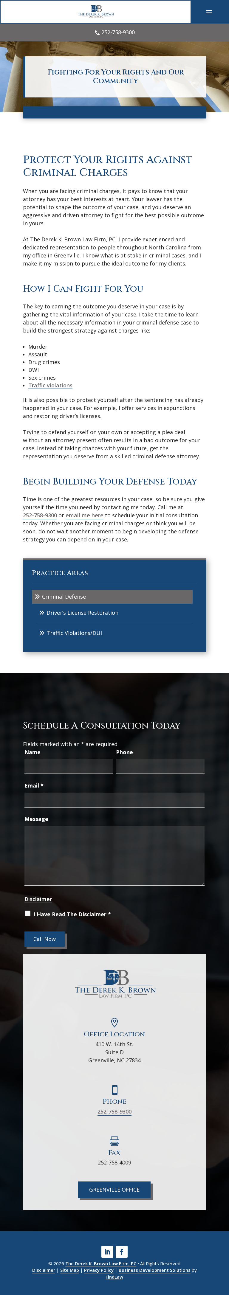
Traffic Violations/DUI (74, 632)
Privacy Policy (99, 1270)
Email (34, 785)
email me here (84, 515)
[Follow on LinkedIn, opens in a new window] (107, 1252)
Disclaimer (38, 899)
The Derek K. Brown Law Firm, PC (100, 1263)
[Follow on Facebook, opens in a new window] (122, 1252)
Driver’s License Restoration (82, 612)
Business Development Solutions (155, 1270)
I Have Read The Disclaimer (72, 914)
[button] (209, 12)
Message (36, 818)
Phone (124, 752)
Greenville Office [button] (114, 1189)
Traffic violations (50, 385)
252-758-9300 (118, 32)
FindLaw (114, 1277)
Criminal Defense (64, 596)
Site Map (69, 1270)
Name (32, 752)
